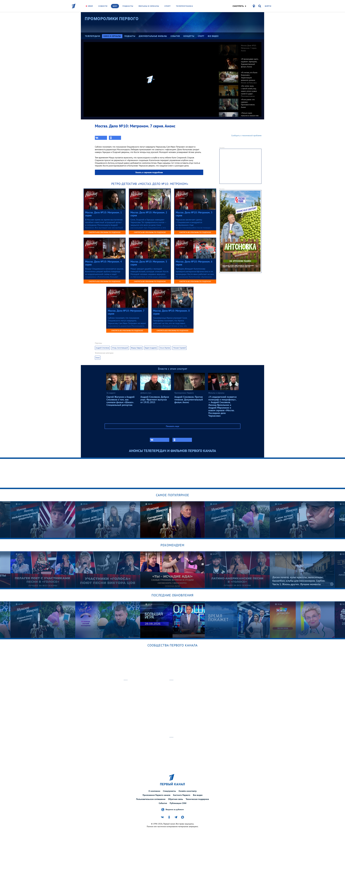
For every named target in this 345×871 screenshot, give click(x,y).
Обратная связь (175, 799)
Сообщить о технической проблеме (246, 135)
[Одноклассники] (115, 138)
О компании (154, 791)
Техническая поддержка (197, 799)
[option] (239, 48)
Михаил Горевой (179, 348)
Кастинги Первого (181, 795)
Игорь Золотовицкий (120, 348)
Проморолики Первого (112, 18)
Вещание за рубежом (175, 809)
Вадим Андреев (151, 348)
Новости (102, 6)
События (163, 803)
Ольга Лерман (165, 348)
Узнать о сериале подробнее (149, 172)
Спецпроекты (169, 791)
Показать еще (172, 426)
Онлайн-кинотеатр (188, 791)
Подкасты (128, 6)
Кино (98, 358)
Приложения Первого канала (156, 795)
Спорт (167, 6)
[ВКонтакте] (101, 138)
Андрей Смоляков (102, 348)
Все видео (198, 795)
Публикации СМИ (178, 803)
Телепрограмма (184, 6)
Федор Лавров (136, 348)
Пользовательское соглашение (150, 799)
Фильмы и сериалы (149, 6)
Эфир (90, 6)
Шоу (115, 6)
